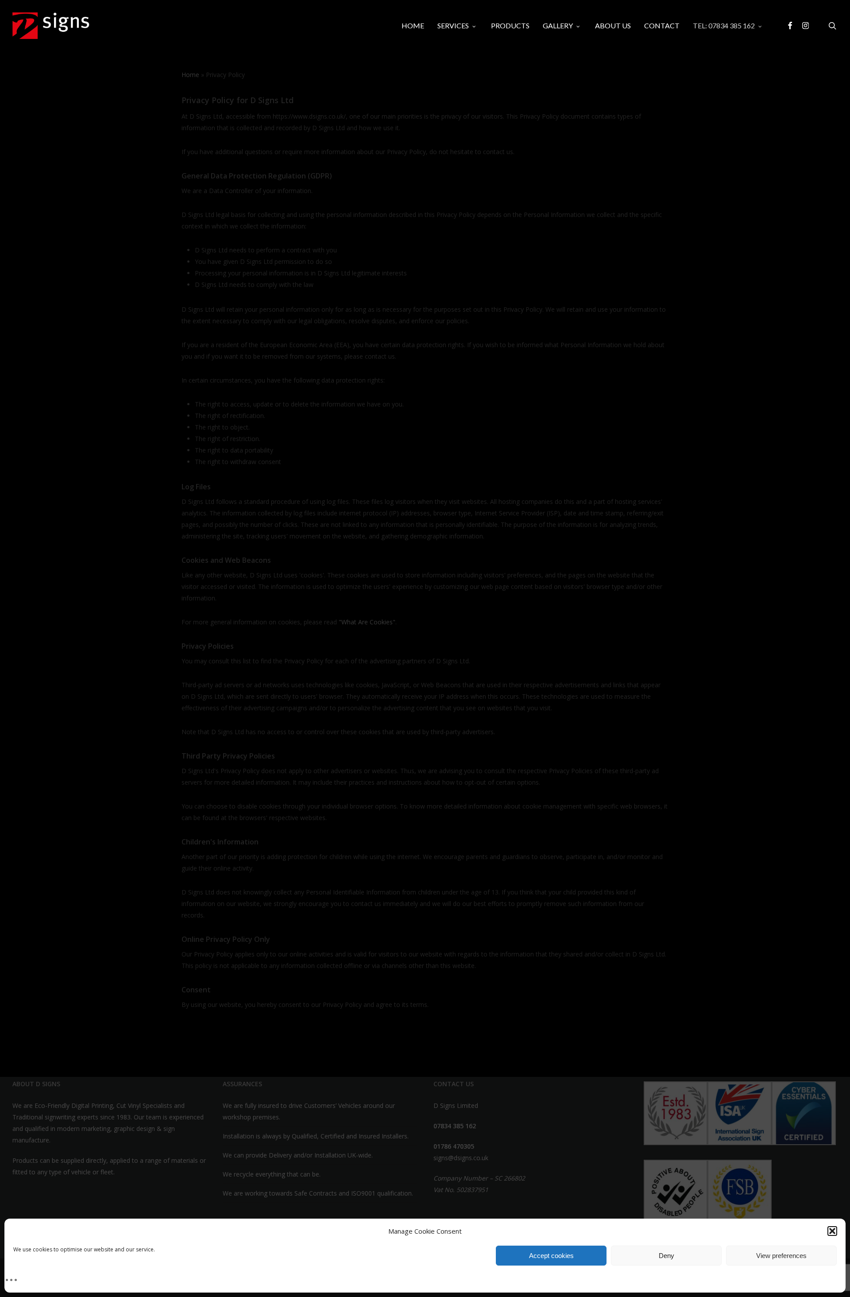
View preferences (781, 1255)
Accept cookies (551, 1255)
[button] (832, 1231)
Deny (666, 1255)
